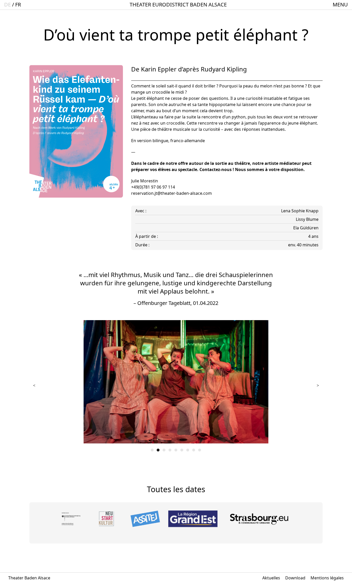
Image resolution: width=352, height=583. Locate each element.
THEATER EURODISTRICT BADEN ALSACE (178, 4)
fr (18, 4)
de (7, 4)
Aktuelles (271, 578)
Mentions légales (327, 578)
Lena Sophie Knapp (300, 211)
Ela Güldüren (306, 228)
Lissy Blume (307, 219)
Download (295, 578)
